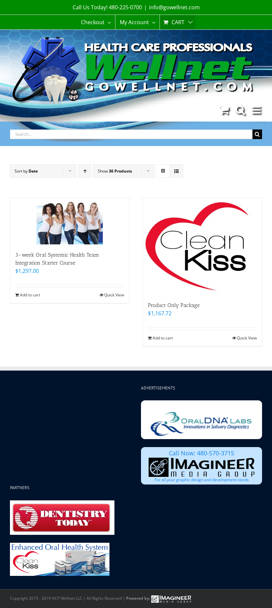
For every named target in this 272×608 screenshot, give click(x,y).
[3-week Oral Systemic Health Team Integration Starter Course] (69, 221)
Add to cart (30, 295)
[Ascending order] (84, 171)
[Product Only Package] (202, 246)
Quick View (114, 295)
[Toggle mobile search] (240, 110)
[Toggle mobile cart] (224, 110)
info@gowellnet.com (174, 7)
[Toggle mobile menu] (257, 110)
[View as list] (176, 171)
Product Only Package (174, 305)
